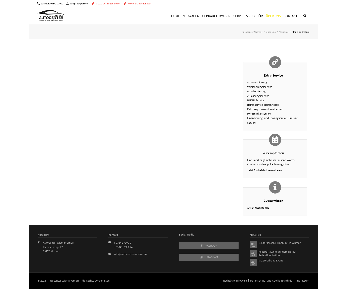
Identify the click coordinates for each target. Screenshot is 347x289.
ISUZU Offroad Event (270, 260)
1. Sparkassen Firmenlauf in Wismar (279, 243)
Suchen (305, 16)
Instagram (210, 257)
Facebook (210, 245)
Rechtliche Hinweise (235, 280)
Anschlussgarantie (258, 207)
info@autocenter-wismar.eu (130, 254)
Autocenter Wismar (252, 32)
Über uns (271, 32)
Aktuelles (283, 32)
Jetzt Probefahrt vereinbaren (264, 170)
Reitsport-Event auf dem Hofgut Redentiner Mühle (277, 253)
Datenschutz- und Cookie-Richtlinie (271, 280)
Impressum (302, 280)
